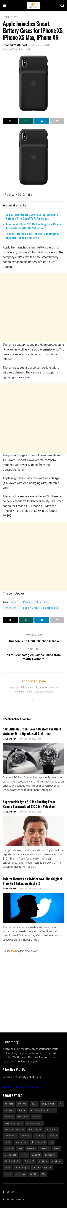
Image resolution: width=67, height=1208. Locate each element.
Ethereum (51, 1129)
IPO (20, 1148)
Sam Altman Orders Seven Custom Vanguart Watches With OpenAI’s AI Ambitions (31, 216)
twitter (33, 1174)
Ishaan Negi (11, 739)
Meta (57, 1148)
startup (43, 1161)
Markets (44, 1148)
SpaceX (29, 1161)
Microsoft (10, 1155)
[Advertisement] (33, 307)
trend (8, 1174)
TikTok (48, 1167)
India (8, 1142)
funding (25, 1135)
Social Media (12, 1161)
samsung (50, 1155)
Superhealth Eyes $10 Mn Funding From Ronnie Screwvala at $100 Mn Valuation (33, 226)
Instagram (21, 1142)
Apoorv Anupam (16, 45)
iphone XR (41, 602)
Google (53, 1135)
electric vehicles (14, 1129)
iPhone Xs (11, 608)
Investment (38, 1142)
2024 (34, 1103)
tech (7, 1167)
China (36, 1116)
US (43, 1174)
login (14, 951)
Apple (14, 602)
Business (23, 1116)
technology (21, 1167)
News (15, 17)
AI (61, 1103)
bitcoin (9, 1116)
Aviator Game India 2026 (21, 1087)
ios (51, 1142)
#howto (22, 1103)
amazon (9, 1110)
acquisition (48, 1103)
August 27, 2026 (28, 739)
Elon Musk (35, 1129)
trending (20, 1174)
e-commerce (34, 1123)
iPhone (27, 602)
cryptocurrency (13, 1123)
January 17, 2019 (41, 45)
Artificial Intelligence (43, 1110)
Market (31, 1148)
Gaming (39, 1135)
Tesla (36, 1167)
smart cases (50, 608)
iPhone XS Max (30, 608)
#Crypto (9, 1103)
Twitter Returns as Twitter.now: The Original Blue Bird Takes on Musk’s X (32, 236)
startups (56, 1161)
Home (6, 17)
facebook (10, 1135)
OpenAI (36, 1155)
